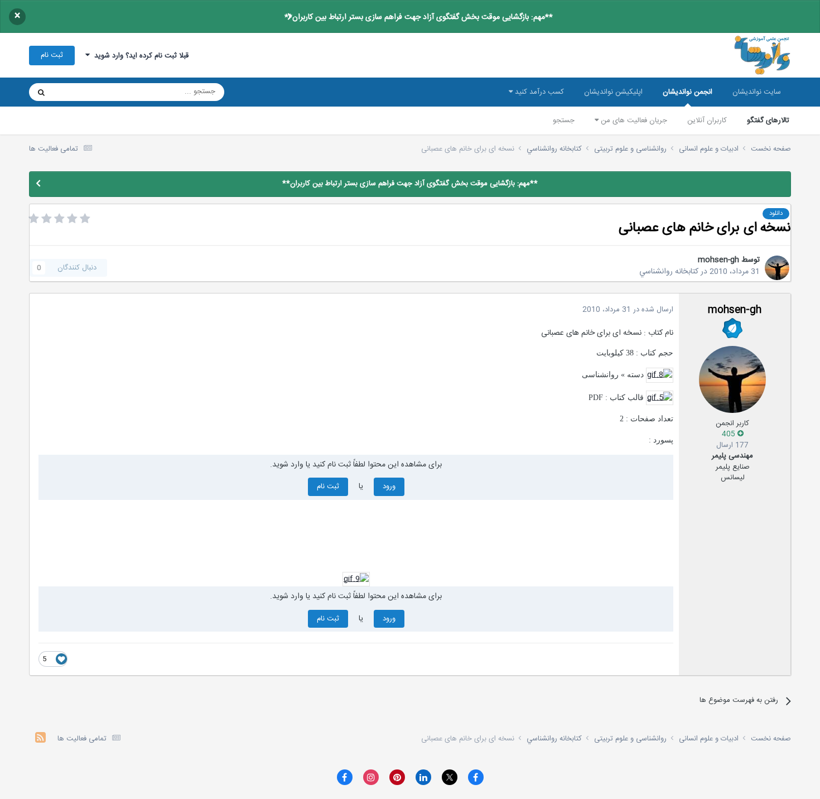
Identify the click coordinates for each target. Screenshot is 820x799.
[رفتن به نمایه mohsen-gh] (777, 268)
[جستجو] (41, 92)
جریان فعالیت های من (633, 120)
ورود (389, 486)
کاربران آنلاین (707, 120)
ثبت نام (52, 55)
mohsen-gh (718, 260)
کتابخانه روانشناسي (668, 271)
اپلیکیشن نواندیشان (613, 92)
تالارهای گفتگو (768, 120)
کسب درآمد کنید (538, 92)
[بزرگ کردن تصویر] (659, 375)
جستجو (564, 120)
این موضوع (84, 92)
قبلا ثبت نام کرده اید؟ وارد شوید (139, 56)
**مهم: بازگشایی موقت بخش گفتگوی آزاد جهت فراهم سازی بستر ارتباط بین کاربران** (418, 17)
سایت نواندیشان (756, 92)
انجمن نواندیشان (687, 92)
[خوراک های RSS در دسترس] (40, 739)
